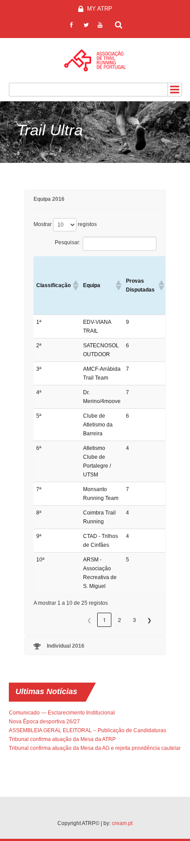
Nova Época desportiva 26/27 (44, 721)
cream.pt (122, 823)
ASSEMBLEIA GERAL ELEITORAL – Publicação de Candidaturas (87, 730)
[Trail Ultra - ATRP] (95, 60)
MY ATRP (98, 8)
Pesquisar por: (118, 24)
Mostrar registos (65, 224)
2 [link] (119, 619)
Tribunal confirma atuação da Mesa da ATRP (62, 739)
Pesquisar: (67, 242)
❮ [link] (89, 619)
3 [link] (134, 619)
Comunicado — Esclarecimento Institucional (62, 713)
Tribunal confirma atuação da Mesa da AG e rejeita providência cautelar (95, 748)
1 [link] (104, 619)
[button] (75, 285)
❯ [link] (149, 619)
